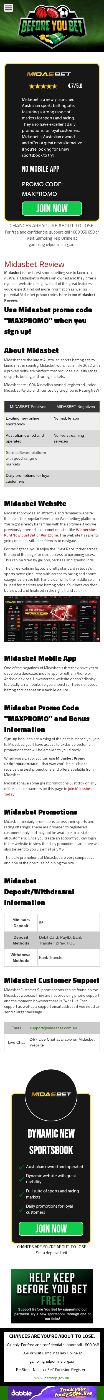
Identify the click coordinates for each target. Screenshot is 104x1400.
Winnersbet (86, 529)
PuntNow (12, 535)
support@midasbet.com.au (53, 1028)
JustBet (28, 535)
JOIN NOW (52, 209)
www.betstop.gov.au (51, 1378)
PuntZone (49, 535)
